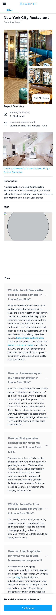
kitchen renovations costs (20, 345)
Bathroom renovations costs (30, 338)
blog (18, 577)
